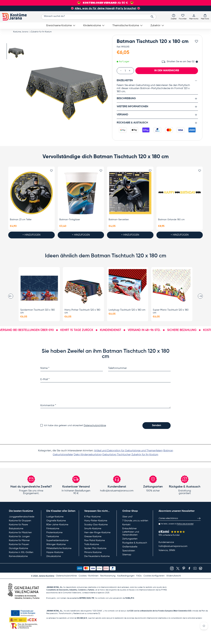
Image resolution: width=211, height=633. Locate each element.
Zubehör (155, 25)
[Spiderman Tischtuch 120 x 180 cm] (39, 288)
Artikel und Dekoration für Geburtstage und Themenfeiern (128, 450)
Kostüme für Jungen (19, 536)
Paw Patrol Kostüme (94, 540)
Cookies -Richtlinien (88, 576)
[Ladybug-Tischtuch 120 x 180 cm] (128, 288)
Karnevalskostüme (18, 556)
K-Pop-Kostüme (92, 517)
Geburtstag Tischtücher (116, 454)
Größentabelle (129, 547)
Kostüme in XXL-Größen (21, 552)
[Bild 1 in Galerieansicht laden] (16, 51)
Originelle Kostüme (56, 520)
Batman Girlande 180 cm (171, 219)
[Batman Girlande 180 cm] (179, 193)
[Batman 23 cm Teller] (31, 193)
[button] (205, 17)
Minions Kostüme (93, 552)
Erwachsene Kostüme (59, 25)
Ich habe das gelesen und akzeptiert (75, 425)
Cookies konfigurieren (154, 576)
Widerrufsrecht (173, 576)
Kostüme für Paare (18, 524)
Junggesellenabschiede (21, 517)
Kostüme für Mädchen (20, 532)
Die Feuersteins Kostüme (97, 556)
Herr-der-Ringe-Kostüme (97, 532)
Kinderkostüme (92, 25)
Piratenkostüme (54, 532)
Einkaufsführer (129, 528)
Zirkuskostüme (53, 556)
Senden (156, 425)
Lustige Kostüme (54, 517)
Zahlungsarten (129, 539)
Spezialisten (128, 551)
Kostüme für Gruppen (20, 520)
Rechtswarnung (107, 576)
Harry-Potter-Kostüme (95, 520)
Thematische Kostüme (125, 25)
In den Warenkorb (166, 70)
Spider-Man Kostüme (95, 548)
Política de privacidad (185, 524)
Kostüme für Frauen (19, 544)
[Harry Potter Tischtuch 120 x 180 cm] (83, 288)
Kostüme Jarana (20, 32)
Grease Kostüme (92, 536)
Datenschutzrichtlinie (95, 425)
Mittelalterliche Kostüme (58, 548)
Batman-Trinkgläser (69, 219)
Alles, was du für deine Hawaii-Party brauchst (105, 8)
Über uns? (127, 517)
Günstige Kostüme (18, 548)
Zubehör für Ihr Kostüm (41, 32)
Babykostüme (16, 528)
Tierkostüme (52, 536)
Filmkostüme (52, 528)
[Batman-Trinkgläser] (81, 193)
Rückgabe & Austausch (134, 543)
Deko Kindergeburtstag (88, 454)
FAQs (139, 576)
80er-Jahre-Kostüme (57, 524)
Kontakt (126, 524)
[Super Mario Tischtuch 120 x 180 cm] (172, 288)
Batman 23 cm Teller (20, 219)
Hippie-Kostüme (54, 552)
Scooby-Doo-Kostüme (96, 524)
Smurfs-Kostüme (92, 528)
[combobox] (98, 17)
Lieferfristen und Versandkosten (130, 533)
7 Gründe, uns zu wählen (135, 520)
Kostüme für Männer (19, 540)
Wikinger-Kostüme (56, 544)
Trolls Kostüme (91, 544)
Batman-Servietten (119, 219)
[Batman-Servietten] (130, 193)
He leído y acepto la (177, 524)
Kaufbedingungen (126, 576)
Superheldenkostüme (57, 540)
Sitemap (126, 554)
